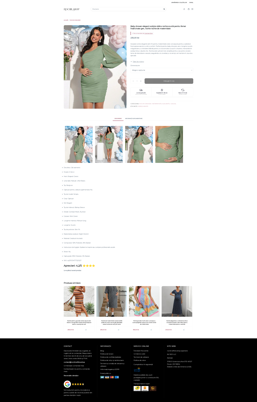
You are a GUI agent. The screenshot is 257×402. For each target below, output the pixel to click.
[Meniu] (192, 9)
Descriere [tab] (118, 118)
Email (191, 2)
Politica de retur (140, 360)
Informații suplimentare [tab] (133, 118)
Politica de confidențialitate (110, 357)
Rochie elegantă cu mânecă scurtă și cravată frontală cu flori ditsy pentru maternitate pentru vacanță (177, 322)
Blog (102, 351)
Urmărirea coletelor (179, 2)
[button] (137, 61)
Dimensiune (135, 65)
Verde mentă (143, 106)
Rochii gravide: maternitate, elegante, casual (157, 103)
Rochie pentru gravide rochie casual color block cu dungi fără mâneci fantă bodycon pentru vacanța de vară (79, 322)
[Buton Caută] (164, 9)
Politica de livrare (106, 354)
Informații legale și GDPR (109, 369)
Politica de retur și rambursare (112, 360)
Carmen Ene (148, 33)
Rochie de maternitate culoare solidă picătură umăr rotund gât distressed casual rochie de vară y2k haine (111, 322)
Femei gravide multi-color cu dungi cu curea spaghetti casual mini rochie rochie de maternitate (144, 322)
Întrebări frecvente (141, 351)
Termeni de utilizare (141, 357)
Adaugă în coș (169, 81)
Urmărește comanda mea (74, 366)
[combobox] (127, 9)
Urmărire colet (139, 354)
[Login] (184, 9)
